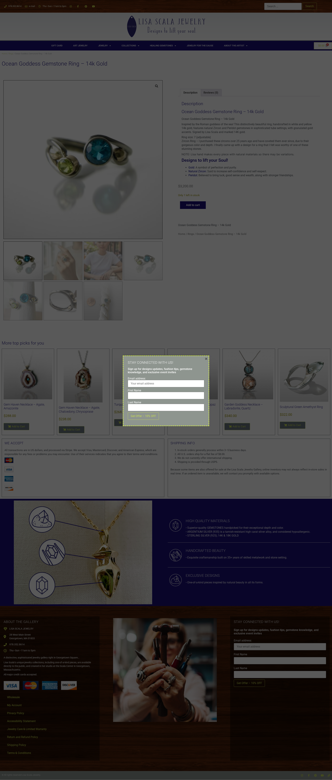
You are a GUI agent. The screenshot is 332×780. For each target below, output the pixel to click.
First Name (134, 390)
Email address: (137, 378)
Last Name (134, 402)
